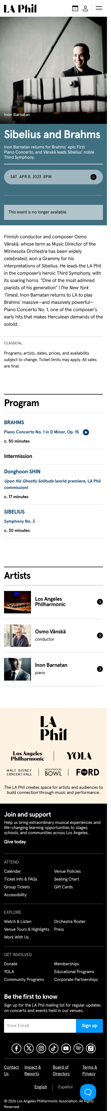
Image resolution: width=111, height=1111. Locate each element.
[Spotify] (78, 1048)
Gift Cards (63, 887)
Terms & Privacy (89, 1070)
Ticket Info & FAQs (20, 879)
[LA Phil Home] (20, 8)
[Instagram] (41, 1048)
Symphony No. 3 (19, 521)
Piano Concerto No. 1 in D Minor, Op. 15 (41, 432)
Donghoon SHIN (22, 472)
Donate (10, 964)
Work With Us (16, 937)
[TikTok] (53, 1048)
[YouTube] (66, 1048)
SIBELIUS (14, 512)
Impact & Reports (33, 1070)
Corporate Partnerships (76, 980)
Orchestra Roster (70, 922)
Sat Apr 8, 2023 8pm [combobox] (31, 177)
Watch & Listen (18, 922)
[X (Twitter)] (29, 1048)
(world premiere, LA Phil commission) (52, 484)
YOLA (9, 972)
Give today (15, 842)
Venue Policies (67, 871)
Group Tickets (17, 887)
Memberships (66, 964)
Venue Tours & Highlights (26, 929)
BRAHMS (14, 423)
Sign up (89, 1025)
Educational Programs (74, 972)
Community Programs (24, 980)
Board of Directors (61, 1070)
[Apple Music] (91, 1048)
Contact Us (11, 1070)
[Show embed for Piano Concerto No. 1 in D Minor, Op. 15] (86, 432)
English (40, 1087)
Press (59, 929)
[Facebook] (16, 1048)
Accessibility (15, 895)
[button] (99, 8)
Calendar (12, 871)
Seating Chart (66, 879)
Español (65, 1087)
